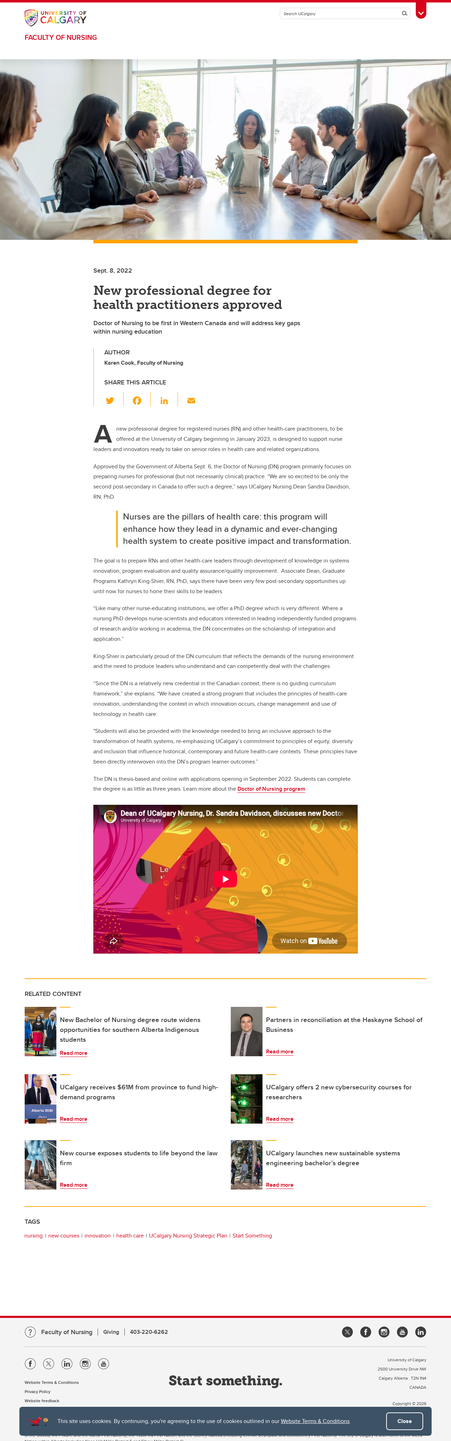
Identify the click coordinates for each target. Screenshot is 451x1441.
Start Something (252, 1236)
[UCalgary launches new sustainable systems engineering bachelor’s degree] (246, 1165)
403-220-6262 (149, 1332)
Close (404, 1421)
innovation (98, 1236)
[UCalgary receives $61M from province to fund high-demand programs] (40, 1099)
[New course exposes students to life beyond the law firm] (40, 1165)
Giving (111, 1332)
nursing (33, 1236)
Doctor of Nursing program (271, 789)
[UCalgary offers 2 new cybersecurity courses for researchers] (246, 1099)
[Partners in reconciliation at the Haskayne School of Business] (246, 1031)
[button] (114, 399)
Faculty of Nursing (61, 37)
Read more (73, 1053)
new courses (63, 1236)
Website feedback (42, 1401)
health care (130, 1236)
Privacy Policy (37, 1391)
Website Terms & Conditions (315, 1421)
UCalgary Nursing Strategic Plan (188, 1236)
